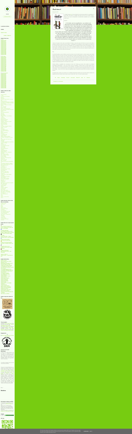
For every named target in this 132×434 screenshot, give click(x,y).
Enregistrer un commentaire (58, 81)
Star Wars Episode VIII (4, 165)
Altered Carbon (3, 207)
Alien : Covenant (3, 160)
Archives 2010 (3, 40)
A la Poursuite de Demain (5, 145)
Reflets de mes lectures (5, 239)
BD (55, 77)
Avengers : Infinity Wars (5, 171)
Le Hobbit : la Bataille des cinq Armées (7, 141)
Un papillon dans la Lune (5, 246)
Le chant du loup (3, 184)
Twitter (12, 373)
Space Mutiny (3, 170)
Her (1, 138)
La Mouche (3, 181)
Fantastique (63, 77)
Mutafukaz (2, 175)
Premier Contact (3, 156)
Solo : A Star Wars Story (5, 172)
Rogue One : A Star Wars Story (6, 157)
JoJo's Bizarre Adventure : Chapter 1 (7, 163)
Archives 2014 (3, 44)
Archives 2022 (3, 51)
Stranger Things (3, 203)
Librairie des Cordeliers (5, 277)
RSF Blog (2, 235)
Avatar (2, 195)
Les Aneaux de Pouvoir (4, 218)
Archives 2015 (3, 45)
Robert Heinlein (6, 326)
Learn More (86, 431)
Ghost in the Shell (4, 159)
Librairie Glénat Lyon (4, 278)
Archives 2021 (3, 50)
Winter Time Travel (8, 323)
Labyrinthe (2, 140)
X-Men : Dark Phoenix (4, 190)
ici (71, 14)
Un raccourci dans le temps (5, 168)
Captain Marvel (3, 185)
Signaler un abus (4, 32)
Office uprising (3, 177)
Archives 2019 (3, 48)
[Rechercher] (95, 2)
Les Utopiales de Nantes (5, 274)
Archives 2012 (3, 42)
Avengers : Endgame (4, 187)
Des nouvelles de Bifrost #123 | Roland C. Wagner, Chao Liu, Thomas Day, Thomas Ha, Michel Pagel (7, 232)
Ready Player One (4, 169)
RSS (13, 369)
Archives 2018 (3, 47)
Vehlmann (88, 77)
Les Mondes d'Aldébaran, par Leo (7, 270)
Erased (2, 205)
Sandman (2, 219)
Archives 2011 (3, 41)
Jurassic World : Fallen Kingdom (6, 174)
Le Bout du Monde (4, 213)
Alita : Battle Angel (4, 183)
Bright (2, 206)
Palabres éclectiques (5, 250)
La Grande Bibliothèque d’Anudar (61, 2)
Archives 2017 (3, 63)
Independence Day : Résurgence (6, 152)
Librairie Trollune (4, 284)
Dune (2, 194)
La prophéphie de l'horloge (5, 176)
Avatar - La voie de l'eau (5, 196)
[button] (93, 9)
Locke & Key (3, 217)
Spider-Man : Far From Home (5, 192)
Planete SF (78, 77)
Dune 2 (2, 197)
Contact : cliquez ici (7, 35)
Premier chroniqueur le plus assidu (7, 325)
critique (58, 77)
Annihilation (3, 209)
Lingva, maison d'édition (5, 285)
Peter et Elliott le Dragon (5, 154)
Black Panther (3, 167)
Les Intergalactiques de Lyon (6, 269)
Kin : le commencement (5, 179)
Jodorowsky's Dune (4, 150)
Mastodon (7, 372)
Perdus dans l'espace (4, 208)
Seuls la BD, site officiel (5, 290)
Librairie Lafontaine (4, 279)
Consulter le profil (7, 16)
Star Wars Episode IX (4, 193)
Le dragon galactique (4, 230)
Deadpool (2, 149)
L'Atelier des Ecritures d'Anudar (6, 265)
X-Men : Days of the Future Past (6, 139)
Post (11, 372)
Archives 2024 (3, 53)
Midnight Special (3, 151)
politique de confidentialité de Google (7, 411)
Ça (1, 162)
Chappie (2, 143)
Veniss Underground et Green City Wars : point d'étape (7, 228)
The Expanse (3, 204)
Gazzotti (67, 77)
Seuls (82, 77)
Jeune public (73, 77)
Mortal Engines (3, 180)
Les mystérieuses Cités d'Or (5, 211)
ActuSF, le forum (4, 260)
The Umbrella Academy (5, 212)
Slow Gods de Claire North (5, 240)
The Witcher (3, 216)
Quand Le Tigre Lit (4, 254)
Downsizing (3, 166)
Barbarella (2, 153)
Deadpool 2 (3, 173)
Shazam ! (2, 186)
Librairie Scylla (3, 281)
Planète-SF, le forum (4, 288)
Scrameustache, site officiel (6, 289)
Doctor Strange (3, 155)
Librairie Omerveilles (4, 280)
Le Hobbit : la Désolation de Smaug (6, 137)
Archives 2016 (3, 46)
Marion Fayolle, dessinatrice (6, 286)
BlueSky (2, 373)
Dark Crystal (3, 189)
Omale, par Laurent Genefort (6, 287)
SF (84, 77)
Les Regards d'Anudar (5, 273)
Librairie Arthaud (4, 275)
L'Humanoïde (3, 146)
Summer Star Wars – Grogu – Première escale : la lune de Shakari (7, 237)
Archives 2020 (3, 49)
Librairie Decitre (4, 276)
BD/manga (3, 56)
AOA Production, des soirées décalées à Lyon (6, 262)
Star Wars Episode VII (4, 148)
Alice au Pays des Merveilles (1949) (7, 164)
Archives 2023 (3, 52)
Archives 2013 (3, 43)
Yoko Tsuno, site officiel (5, 293)
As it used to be (3, 144)
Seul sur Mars (3, 147)
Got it (91, 431)
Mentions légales (9, 403)
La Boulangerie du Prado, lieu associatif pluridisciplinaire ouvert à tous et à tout (7, 267)
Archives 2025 (3, 54)
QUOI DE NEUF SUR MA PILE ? (6, 226)
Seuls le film (3, 158)
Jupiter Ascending (4, 142)
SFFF (3, 39)
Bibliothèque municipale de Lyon (6, 263)
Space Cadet (11, 327)
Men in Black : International (5, 191)
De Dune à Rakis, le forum (5, 264)
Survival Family (3, 188)
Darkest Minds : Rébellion (5, 178)
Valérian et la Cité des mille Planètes (7, 161)
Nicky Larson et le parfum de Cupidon (7, 182)
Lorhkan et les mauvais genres (6, 242)
